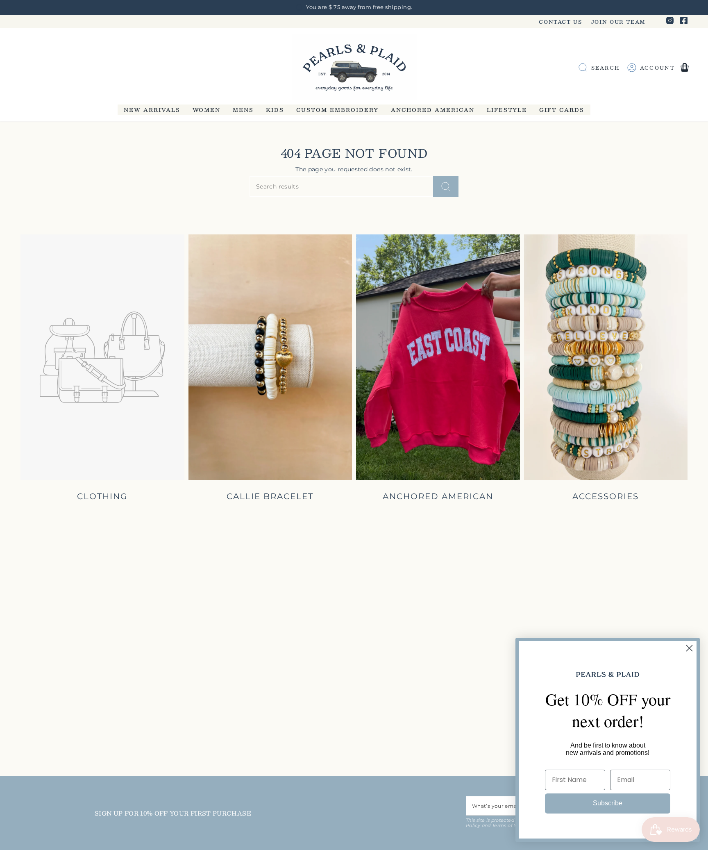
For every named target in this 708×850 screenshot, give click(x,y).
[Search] (445, 186)
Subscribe (607, 803)
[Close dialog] (689, 648)
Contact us (560, 22)
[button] (152, 110)
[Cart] (684, 68)
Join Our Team (618, 22)
